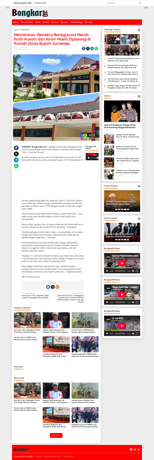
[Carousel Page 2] (119, 209)
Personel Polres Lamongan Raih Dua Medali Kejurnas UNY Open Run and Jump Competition (122, 66)
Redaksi (38, 456)
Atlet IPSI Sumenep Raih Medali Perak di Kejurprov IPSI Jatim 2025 (123, 59)
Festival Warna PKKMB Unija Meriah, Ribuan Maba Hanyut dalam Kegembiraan (83, 331)
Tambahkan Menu (40, 3)
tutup (8, 8)
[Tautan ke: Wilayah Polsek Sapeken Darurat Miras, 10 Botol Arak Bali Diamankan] (109, 138)
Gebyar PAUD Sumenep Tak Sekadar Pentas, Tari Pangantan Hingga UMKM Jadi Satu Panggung (56, 331)
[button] (140, 3)
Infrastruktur (18, 49)
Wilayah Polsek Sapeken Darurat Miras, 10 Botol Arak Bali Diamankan (127, 136)
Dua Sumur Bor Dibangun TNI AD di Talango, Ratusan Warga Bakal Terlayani (27, 331)
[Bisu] (133, 271)
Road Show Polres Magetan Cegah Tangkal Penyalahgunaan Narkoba (35, 295)
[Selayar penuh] (98, 158)
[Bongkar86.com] (30, 12)
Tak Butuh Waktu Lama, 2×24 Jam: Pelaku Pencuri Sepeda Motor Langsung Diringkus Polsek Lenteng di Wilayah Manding (127, 159)
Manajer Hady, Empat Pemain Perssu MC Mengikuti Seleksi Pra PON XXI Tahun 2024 (124, 87)
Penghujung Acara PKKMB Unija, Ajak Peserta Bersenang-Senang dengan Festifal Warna (85, 355)
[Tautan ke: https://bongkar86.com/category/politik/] (139, 186)
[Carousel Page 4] (125, 209)
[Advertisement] (53, 180)
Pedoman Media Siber (52, 456)
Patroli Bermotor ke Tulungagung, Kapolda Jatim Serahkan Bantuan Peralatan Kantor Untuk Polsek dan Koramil (70, 297)
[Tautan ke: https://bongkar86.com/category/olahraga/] (139, 30)
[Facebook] (48, 287)
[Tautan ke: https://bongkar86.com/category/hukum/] (139, 96)
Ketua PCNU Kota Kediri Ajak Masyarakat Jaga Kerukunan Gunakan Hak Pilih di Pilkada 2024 (121, 202)
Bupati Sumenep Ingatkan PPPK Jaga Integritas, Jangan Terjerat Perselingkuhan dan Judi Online (121, 235)
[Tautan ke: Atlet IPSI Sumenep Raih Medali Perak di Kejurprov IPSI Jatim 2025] (122, 45)
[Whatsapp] (96, 48)
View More (56, 435)
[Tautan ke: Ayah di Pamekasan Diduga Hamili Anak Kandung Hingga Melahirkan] (122, 111)
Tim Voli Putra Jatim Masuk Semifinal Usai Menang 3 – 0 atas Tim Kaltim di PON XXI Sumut (122, 80)
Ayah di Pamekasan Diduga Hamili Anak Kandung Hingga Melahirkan (119, 126)
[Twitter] (53, 287)
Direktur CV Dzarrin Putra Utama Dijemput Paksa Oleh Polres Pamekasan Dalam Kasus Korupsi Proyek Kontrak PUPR (128, 147)
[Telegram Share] (92, 48)
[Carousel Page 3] (122, 209)
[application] (92, 156)
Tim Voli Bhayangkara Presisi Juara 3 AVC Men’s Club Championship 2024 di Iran (123, 73)
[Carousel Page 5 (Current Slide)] (128, 209)
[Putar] (89, 158)
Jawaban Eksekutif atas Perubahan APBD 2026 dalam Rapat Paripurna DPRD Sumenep (56, 355)
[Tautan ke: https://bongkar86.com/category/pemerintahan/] (139, 218)
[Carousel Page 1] (116, 209)
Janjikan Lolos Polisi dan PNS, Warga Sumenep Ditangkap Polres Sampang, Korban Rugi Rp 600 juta (128, 171)
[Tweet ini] (88, 48)
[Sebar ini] (83, 48)
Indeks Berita (69, 456)
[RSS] (57, 287)
